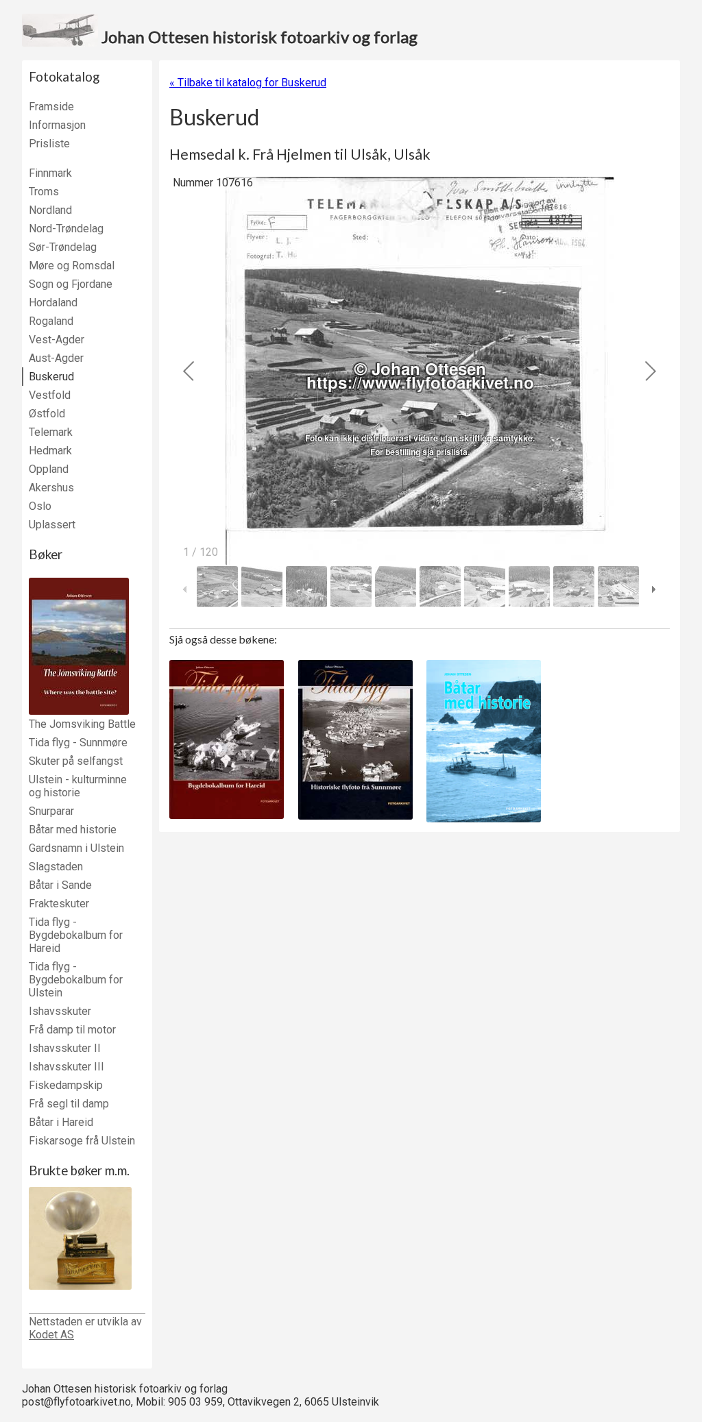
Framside (51, 106)
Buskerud (51, 376)
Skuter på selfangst (76, 761)
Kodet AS (51, 1334)
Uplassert (52, 524)
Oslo (40, 506)
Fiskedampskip (66, 1085)
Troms (44, 191)
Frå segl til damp (69, 1103)
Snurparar (51, 811)
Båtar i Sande (60, 885)
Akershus (51, 487)
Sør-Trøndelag (63, 247)
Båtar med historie (73, 829)
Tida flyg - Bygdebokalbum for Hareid (76, 935)
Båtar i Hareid (61, 1122)
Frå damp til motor (72, 1029)
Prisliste (49, 143)
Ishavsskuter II (65, 1048)
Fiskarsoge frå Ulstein (82, 1140)
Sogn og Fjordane (70, 284)
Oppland (49, 469)
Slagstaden (56, 866)
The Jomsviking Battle (82, 724)
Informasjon (57, 125)
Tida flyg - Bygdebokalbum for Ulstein (76, 979)
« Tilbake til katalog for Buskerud (247, 82)
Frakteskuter (59, 903)
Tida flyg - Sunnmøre (78, 742)
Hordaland (53, 302)
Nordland (50, 210)
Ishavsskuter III (66, 1066)
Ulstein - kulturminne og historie (78, 786)
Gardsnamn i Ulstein (76, 848)
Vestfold (50, 395)
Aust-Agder (56, 358)
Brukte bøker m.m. (79, 1170)
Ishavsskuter (60, 1011)
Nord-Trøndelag (66, 228)
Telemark (51, 432)
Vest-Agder (56, 339)
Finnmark (50, 173)
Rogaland (51, 321)
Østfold (47, 413)
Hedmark (50, 450)
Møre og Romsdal (71, 265)
